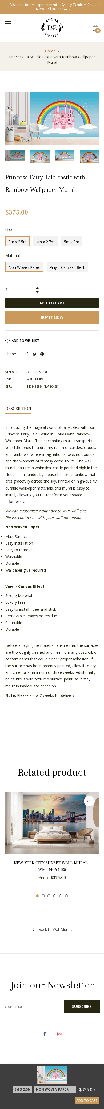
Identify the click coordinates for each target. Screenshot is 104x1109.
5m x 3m (71, 241)
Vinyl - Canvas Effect (67, 267)
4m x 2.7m (45, 241)
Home (50, 50)
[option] (52, 845)
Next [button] (94, 156)
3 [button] (48, 895)
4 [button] (54, 895)
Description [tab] (18, 408)
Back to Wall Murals (55, 929)
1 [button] (37, 895)
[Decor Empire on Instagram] (59, 1033)
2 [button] (43, 895)
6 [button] (66, 895)
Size (9, 229)
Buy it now (52, 317)
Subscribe (82, 1006)
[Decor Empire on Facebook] (44, 1033)
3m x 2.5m (18, 241)
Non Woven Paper (24, 267)
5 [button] (60, 895)
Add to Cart (87, 1100)
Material (12, 255)
